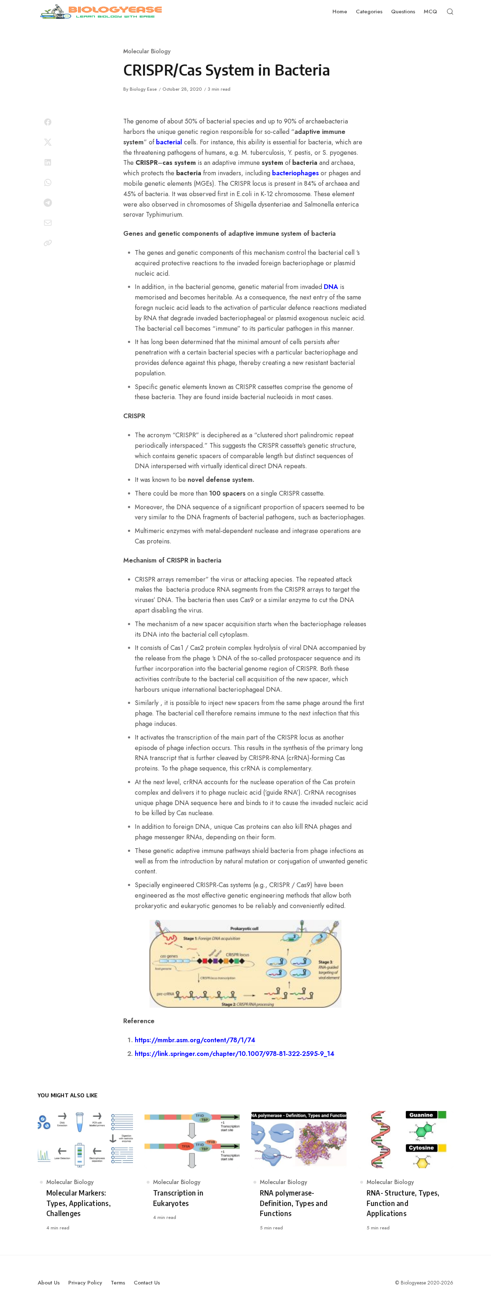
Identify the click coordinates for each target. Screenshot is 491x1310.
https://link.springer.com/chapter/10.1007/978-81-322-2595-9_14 (234, 1053)
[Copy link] (48, 243)
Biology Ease (143, 89)
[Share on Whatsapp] (48, 182)
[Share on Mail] (48, 223)
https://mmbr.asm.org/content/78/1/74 (195, 1040)
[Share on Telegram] (48, 203)
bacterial (168, 142)
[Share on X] (48, 142)
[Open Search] (450, 11)
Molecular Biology (146, 51)
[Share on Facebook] (48, 122)
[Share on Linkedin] (48, 162)
